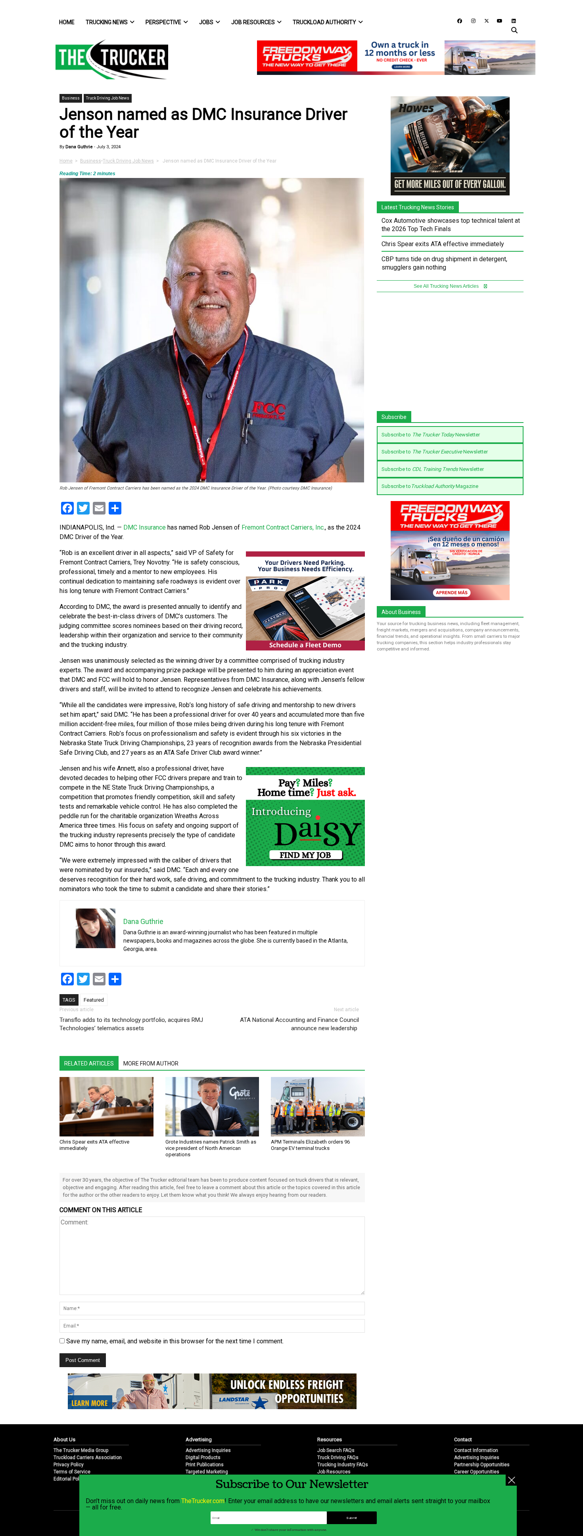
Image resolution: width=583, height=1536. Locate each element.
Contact (463, 1439)
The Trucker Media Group (81, 1450)
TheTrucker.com (202, 1501)
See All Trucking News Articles (447, 286)
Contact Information (476, 1450)
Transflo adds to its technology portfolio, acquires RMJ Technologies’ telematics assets (131, 1024)
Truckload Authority (324, 22)
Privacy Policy (69, 1464)
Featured (94, 1000)
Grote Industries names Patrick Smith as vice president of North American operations (210, 1148)
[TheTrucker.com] (108, 59)
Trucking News (107, 22)
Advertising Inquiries (208, 1450)
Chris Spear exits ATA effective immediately (443, 244)
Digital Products (203, 1457)
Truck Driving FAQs (338, 1457)
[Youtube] (497, 20)
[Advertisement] (450, 355)
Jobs (206, 22)
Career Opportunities (476, 1472)
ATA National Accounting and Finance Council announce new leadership (299, 1024)
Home (67, 22)
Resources (329, 1439)
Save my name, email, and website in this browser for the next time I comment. (175, 1341)
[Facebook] (457, 20)
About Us (64, 1439)
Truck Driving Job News (107, 98)
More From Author (150, 1063)
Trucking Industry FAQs (342, 1464)
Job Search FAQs (336, 1450)
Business (71, 98)
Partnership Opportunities (482, 1464)
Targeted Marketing (207, 1472)
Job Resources (253, 22)
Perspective (163, 22)
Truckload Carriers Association (88, 1457)
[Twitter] (484, 20)
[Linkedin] (510, 20)
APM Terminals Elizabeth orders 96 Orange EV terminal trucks (310, 1145)
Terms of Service (72, 1472)
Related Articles (89, 1063)
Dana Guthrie (78, 146)
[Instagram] (470, 20)
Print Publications (205, 1464)
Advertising (199, 1439)
